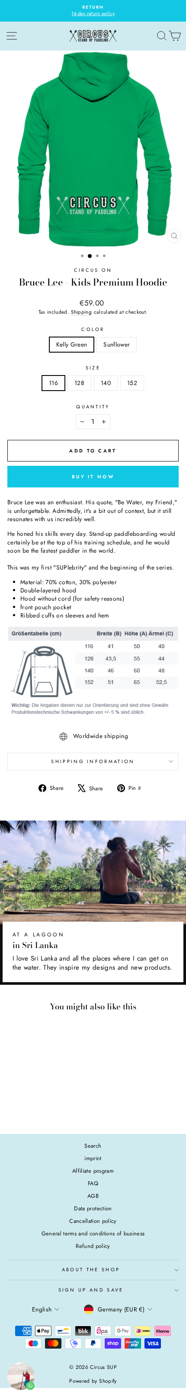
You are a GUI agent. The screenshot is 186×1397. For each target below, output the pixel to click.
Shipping (81, 311)
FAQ (93, 1183)
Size (93, 368)
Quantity (93, 407)
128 (79, 383)
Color (93, 329)
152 (132, 383)
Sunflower (116, 344)
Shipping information (93, 761)
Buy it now (93, 476)
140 (106, 383)
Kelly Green (71, 344)
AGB (93, 1196)
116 (53, 383)
